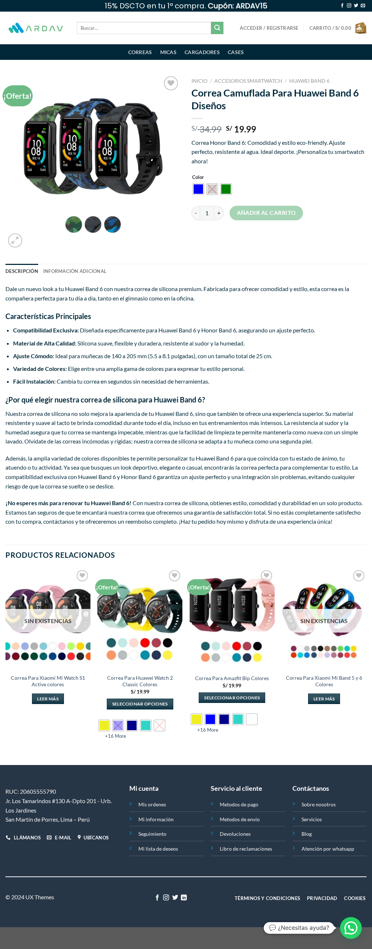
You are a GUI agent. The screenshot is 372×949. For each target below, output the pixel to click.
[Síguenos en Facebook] (342, 5)
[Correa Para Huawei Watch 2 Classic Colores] (139, 619)
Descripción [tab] (21, 271)
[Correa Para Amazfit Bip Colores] (232, 619)
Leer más (47, 698)
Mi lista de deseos (158, 849)
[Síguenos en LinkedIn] (184, 898)
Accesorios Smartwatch (248, 81)
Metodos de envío (240, 819)
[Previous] (5, 666)
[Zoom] (15, 240)
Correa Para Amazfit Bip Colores (232, 678)
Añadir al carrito (266, 212)
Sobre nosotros (319, 804)
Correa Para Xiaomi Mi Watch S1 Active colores (48, 681)
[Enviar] (217, 28)
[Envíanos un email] (363, 5)
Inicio (199, 81)
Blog (307, 834)
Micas (168, 52)
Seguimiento (152, 834)
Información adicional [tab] (74, 271)
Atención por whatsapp (328, 849)
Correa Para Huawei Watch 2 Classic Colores (140, 681)
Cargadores (202, 52)
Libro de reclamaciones (246, 849)
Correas (140, 52)
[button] (351, 928)
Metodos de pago (239, 804)
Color (198, 177)
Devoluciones (235, 834)
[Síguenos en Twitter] (356, 5)
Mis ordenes (152, 804)
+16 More (115, 736)
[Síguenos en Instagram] (349, 5)
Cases (236, 52)
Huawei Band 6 (309, 81)
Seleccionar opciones (140, 703)
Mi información (156, 819)
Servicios (312, 819)
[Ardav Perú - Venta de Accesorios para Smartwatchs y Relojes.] (35, 28)
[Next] (366, 666)
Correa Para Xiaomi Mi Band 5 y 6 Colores (324, 681)
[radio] (198, 189)
